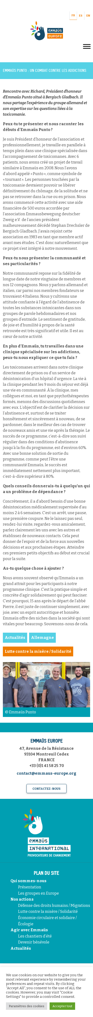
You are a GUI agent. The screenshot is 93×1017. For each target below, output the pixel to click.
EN (88, 15)
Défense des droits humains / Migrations (54, 905)
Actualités (20, 948)
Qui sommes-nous (28, 881)
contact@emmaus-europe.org (46, 773)
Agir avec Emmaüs (29, 930)
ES (80, 15)
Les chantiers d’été (35, 936)
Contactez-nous (46, 788)
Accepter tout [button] (62, 1006)
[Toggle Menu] (87, 46)
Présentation (29, 887)
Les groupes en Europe (38, 893)
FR (73, 15)
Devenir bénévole (33, 942)
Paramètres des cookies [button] (26, 1006)
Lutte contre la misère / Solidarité (48, 911)
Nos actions (22, 899)
